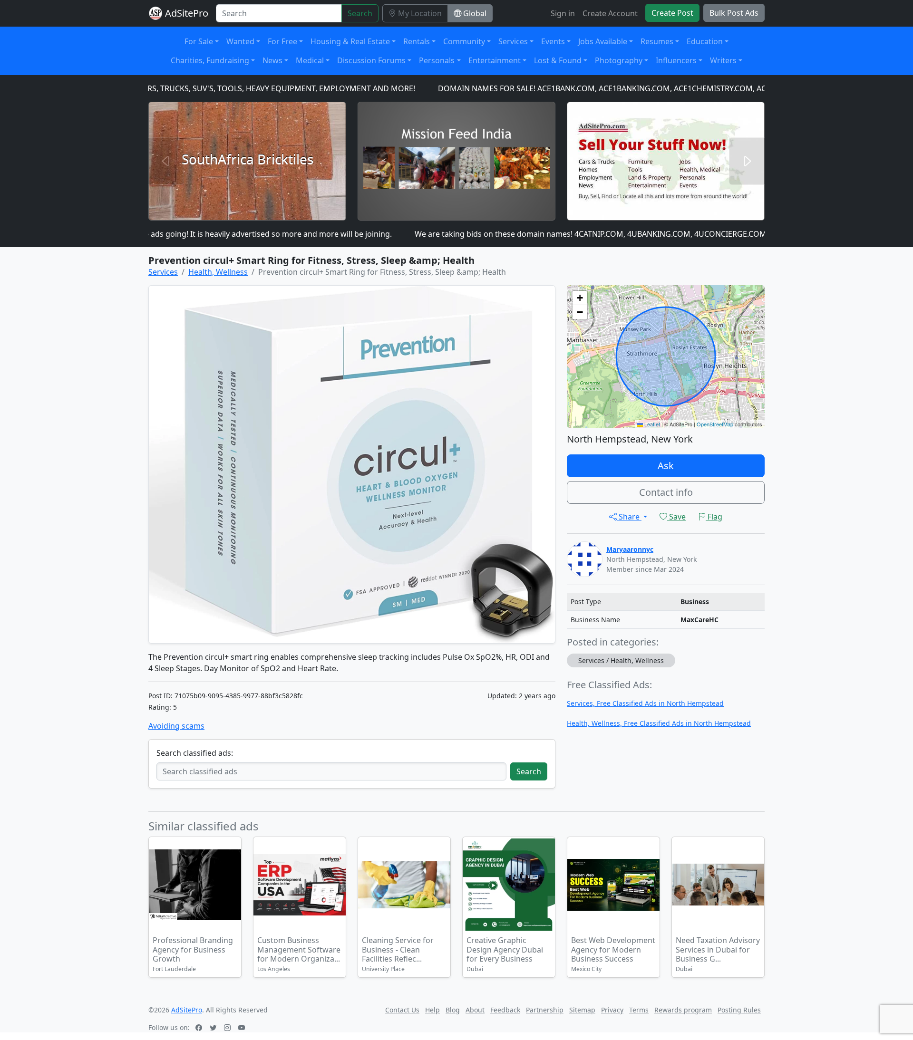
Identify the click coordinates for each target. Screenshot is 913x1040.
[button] (580, 298)
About (475, 1009)
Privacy (612, 1009)
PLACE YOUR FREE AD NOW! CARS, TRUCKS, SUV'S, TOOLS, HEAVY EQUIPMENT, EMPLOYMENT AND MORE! (192, 88)
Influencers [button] (676, 60)
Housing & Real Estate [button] (350, 41)
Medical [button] (310, 60)
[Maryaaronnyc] (584, 558)
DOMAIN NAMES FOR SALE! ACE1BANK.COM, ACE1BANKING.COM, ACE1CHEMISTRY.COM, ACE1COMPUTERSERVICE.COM (618, 88)
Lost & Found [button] (558, 60)
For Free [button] (282, 41)
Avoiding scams (176, 726)
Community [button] (464, 41)
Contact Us (402, 1009)
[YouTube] (242, 1027)
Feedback (505, 1009)
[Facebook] (199, 1027)
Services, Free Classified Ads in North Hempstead (645, 703)
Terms (639, 1009)
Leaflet (651, 424)
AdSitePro (186, 13)
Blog (453, 1009)
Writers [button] (723, 60)
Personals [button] (437, 60)
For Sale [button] (199, 41)
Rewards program (683, 1009)
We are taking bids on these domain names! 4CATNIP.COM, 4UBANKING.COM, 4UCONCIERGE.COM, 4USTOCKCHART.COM (599, 234)
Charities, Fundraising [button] (210, 60)
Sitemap (582, 1009)
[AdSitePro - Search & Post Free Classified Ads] (155, 13)
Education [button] (705, 41)
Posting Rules (739, 1009)
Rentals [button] (416, 41)
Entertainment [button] (494, 60)
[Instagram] (228, 1027)
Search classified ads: (194, 753)
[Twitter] (214, 1027)
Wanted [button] (240, 41)
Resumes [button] (657, 41)
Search (360, 13)
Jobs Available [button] (602, 41)
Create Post (672, 13)
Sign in (563, 13)
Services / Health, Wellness (621, 660)
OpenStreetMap (715, 424)
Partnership (544, 1009)
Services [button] (513, 41)
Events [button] (553, 41)
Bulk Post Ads (733, 13)
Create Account (610, 13)
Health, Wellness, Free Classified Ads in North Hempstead (659, 723)
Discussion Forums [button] (371, 60)
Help (432, 1009)
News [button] (272, 60)
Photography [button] (618, 60)
